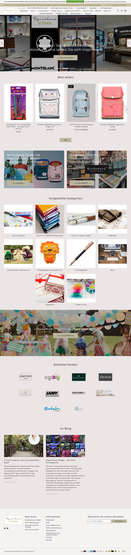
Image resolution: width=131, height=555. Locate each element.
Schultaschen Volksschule (18, 270)
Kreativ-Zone (81, 305)
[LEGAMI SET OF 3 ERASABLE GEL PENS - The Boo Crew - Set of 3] (18, 103)
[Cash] (97, 551)
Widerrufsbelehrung (53, 525)
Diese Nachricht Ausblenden (75, 1)
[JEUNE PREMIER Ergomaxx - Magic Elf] (49, 103)
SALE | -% (106, 11)
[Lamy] (52, 393)
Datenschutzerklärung (54, 528)
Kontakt (49, 537)
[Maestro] (94, 551)
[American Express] (91, 551)
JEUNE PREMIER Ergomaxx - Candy (112, 126)
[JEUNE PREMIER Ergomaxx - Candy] (112, 103)
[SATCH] (52, 409)
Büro (112, 270)
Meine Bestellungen (32, 522)
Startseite (21, 8)
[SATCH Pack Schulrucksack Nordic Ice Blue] (81, 103)
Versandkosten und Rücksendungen (53, 534)
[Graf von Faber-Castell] (26, 393)
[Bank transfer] (81, 551)
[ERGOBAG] (52, 377)
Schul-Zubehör (18, 236)
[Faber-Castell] (79, 377)
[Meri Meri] (105, 393)
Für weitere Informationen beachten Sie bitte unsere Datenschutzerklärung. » (106, 1)
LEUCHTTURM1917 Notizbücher (50, 236)
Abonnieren (119, 521)
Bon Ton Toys (88, 11)
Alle (65, 140)
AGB (47, 522)
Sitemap (49, 540)
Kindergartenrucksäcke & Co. (49, 270)
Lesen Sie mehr (10, 482)
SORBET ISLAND (62, 13)
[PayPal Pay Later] (115, 551)
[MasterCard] (85, 551)
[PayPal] (109, 551)
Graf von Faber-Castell (81, 236)
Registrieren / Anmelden (119, 5)
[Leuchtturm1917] (79, 393)
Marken (88, 13)
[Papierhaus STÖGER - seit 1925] (9, 10)
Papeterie (50, 305)
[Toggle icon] (118, 10)
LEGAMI (98, 11)
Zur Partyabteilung (65, 335)
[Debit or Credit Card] (112, 551)
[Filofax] (105, 377)
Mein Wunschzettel (32, 529)
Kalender (112, 236)
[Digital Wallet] (101, 551)
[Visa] (88, 551)
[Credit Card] (106, 551)
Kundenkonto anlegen (33, 520)
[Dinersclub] (119, 551)
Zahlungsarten (51, 530)
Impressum (50, 520)
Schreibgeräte (81, 270)
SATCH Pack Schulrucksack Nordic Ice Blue (81, 126)
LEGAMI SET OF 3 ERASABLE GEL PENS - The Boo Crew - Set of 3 (18, 127)
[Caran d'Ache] (26, 377)
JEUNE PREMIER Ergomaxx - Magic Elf (50, 126)
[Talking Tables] (79, 409)
